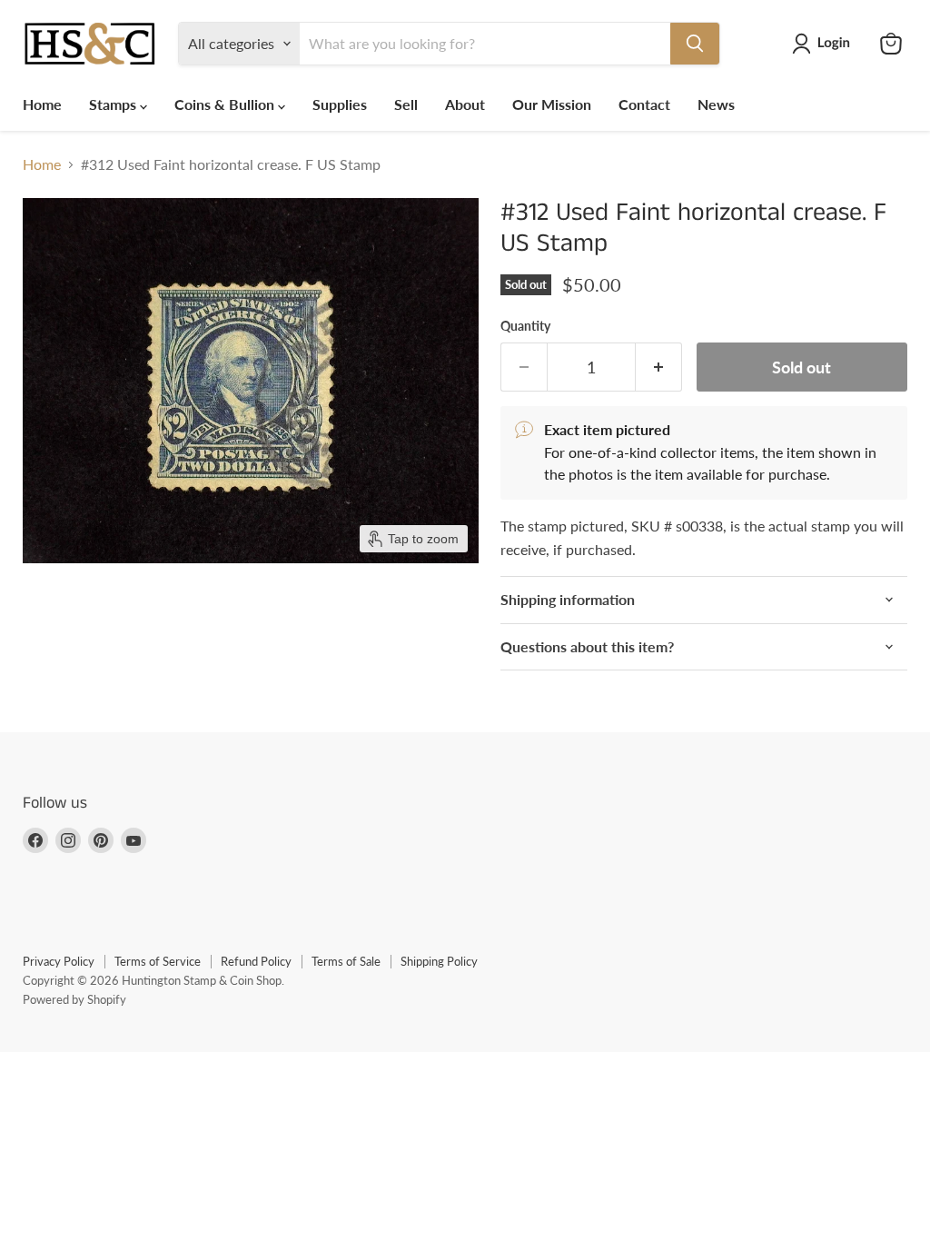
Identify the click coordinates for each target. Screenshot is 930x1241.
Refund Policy (256, 961)
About (465, 104)
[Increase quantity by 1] (659, 367)
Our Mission (551, 104)
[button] (824, 44)
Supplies (339, 104)
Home (42, 104)
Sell (406, 104)
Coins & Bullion (226, 104)
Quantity (525, 326)
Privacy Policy (58, 961)
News (716, 104)
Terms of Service (157, 961)
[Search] (694, 44)
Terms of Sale (346, 961)
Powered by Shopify (74, 999)
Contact (644, 104)
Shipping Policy (439, 961)
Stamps (114, 104)
